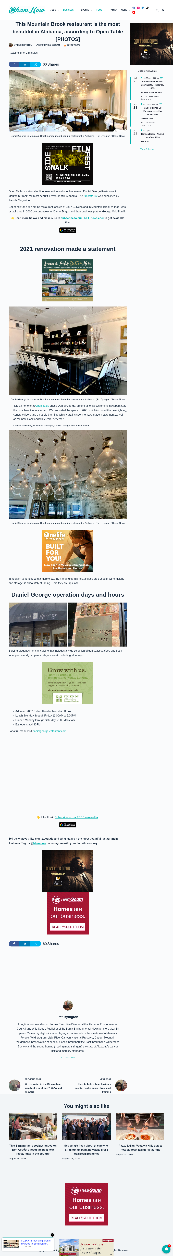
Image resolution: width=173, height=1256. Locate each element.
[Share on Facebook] (14, 64)
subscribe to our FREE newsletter (82, 218)
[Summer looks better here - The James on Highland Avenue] (67, 280)
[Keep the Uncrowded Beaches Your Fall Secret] (86, 1247)
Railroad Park (147, 119)
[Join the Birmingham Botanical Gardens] (67, 683)
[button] (38, 625)
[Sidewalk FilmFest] (67, 163)
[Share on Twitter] (35, 64)
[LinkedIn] (143, 8)
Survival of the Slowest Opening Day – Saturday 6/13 (152, 84)
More (124, 10)
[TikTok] (147, 8)
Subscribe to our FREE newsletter (76, 817)
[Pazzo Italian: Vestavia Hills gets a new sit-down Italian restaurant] (140, 1126)
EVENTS (85, 10)
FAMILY (113, 10)
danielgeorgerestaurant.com (49, 731)
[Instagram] (138, 8)
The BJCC (145, 142)
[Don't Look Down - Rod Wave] (67, 871)
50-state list (90, 196)
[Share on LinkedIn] (24, 64)
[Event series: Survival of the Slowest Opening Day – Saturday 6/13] (161, 78)
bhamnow (39, 843)
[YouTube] (133, 12)
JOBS (53, 10)
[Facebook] (133, 8)
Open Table (42, 405)
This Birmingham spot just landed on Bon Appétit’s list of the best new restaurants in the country (33, 1149)
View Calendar (147, 149)
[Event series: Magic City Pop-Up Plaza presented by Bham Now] (160, 104)
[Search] (157, 10)
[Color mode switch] (163, 10)
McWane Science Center (151, 92)
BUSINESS (68, 10)
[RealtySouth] (67, 913)
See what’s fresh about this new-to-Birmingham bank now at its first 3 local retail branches (86, 1149)
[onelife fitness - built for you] (67, 550)
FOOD (99, 10)
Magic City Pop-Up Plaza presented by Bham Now (152, 111)
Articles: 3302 (68, 1058)
